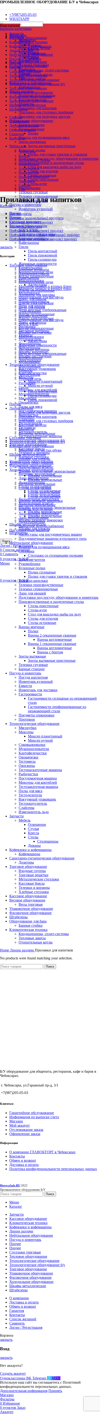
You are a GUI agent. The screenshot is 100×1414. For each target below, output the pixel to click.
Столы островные (42, 623)
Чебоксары (27, 151)
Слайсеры (26, 808)
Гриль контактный (42, 251)
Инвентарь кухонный (36, 209)
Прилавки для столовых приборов (46, 112)
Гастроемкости (30, 694)
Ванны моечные (31, 627)
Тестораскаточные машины (40, 770)
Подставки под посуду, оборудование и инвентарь (58, 158)
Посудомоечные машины (29, 530)
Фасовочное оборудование (30, 913)
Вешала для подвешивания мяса (44, 137)
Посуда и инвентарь (25, 205)
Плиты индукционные (37, 290)
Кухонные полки (32, 568)
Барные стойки (31, 925)
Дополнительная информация (23, 1391)
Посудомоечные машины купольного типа (53, 539)
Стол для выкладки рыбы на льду (54, 167)
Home (5, 950)
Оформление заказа (24, 1134)
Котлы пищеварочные (36, 328)
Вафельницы (29, 243)
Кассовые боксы (32, 883)
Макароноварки (31, 337)
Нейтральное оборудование (31, 121)
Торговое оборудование (28, 867)
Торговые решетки (33, 875)
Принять (55, 1391)
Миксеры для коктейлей (38, 782)
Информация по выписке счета (34, 1117)
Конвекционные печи (36, 282)
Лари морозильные (34, 518)
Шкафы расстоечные (35, 333)
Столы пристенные (43, 180)
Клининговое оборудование (31, 446)
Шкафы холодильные (45, 475)
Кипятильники (30, 358)
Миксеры (26, 732)
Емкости (25, 686)
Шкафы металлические (27, 454)
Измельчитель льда (34, 812)
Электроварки (30, 311)
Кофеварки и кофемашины (30, 850)
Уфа (22, 189)
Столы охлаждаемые (35, 488)
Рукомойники (29, 188)
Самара (24, 185)
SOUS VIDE (28, 324)
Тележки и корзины (34, 888)
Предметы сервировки (36, 715)
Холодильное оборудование (31, 463)
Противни (27, 719)
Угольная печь (30, 379)
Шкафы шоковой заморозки (41, 501)
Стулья (33, 829)
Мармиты (26, 429)
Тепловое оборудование (28, 265)
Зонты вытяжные (32, 142)
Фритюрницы (30, 366)
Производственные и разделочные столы (51, 163)
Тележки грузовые (33, 192)
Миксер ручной (40, 386)
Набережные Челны (34, 160)
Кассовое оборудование (28, 62)
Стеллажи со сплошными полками (55, 555)
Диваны (34, 846)
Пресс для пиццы (32, 299)
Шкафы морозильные (45, 480)
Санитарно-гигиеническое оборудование (41, 858)
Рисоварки (27, 383)
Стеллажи (26, 551)
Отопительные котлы (36, 942)
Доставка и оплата (24, 1165)
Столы (33, 837)
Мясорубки (28, 398)
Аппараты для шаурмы (37, 295)
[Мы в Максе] (2, 7)
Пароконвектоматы (34, 274)
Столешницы (47, 841)
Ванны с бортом (50, 652)
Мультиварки (29, 362)
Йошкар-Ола (29, 173)
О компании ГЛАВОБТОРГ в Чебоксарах (42, 1152)
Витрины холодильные (37, 433)
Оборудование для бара (28, 921)
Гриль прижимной (42, 255)
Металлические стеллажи (39, 879)
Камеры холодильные (36, 509)
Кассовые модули (33, 425)
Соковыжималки (32, 745)
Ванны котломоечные (54, 639)
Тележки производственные (41, 585)
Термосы (26, 370)
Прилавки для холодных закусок (44, 116)
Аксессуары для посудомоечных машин (50, 534)
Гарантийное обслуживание (31, 1113)
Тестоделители (30, 795)
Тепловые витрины (34, 349)
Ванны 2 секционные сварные (52, 635)
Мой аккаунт (19, 1125)
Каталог (6, 206)
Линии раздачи (21, 408)
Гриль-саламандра (42, 259)
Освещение (37, 824)
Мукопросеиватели (34, 749)
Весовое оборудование (27, 900)
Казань (24, 156)
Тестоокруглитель (33, 803)
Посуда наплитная (33, 677)
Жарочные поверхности (38, 345)
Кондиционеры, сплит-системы (44, 70)
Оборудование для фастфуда (41, 320)
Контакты (17, 1156)
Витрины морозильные (37, 505)
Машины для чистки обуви (40, 450)
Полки (33, 133)
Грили (23, 247)
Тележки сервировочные (38, 589)
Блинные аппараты (34, 269)
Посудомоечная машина (38, 778)
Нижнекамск (29, 164)
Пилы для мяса (30, 791)
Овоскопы (27, 766)
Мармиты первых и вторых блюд (45, 286)
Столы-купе (37, 184)
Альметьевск (29, 168)
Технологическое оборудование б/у (37, 442)
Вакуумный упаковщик (37, 369)
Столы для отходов (43, 171)
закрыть (6, 247)
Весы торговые (31, 904)
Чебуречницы (29, 375)
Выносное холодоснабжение (41, 526)
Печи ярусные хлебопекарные (43, 310)
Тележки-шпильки (33, 581)
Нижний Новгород (34, 177)
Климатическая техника (28, 66)
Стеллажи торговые (25, 438)
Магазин (16, 1121)
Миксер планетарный (45, 381)
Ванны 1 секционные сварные (52, 644)
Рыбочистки (28, 774)
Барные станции (32, 669)
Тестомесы (27, 761)
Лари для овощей (32, 593)
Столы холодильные (44, 492)
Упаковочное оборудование (31, 909)
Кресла (33, 49)
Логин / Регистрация (25, 1327)
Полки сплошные (42, 572)
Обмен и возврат (22, 1160)
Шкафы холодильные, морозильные (47, 471)
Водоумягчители (32, 560)
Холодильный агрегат (36, 467)
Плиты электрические (36, 303)
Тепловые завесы (32, 938)
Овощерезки (28, 402)
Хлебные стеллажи (34, 892)
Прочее (15, 404)
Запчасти (16, 816)
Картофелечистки (33, 753)
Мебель (24, 820)
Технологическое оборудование (34, 724)
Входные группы (32, 871)
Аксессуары (37, 341)
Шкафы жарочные (33, 316)
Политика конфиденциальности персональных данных (53, 1169)
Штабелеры (18, 917)
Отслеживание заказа (26, 1130)
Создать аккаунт (13, 1373)
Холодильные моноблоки (39, 513)
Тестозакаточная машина (38, 787)
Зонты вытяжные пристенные (52, 146)
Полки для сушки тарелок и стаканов (57, 154)
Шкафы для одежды (34, 459)
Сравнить (17, 1323)
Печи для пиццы (32, 307)
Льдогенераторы (32, 522)
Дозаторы (26, 862)
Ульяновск (27, 181)
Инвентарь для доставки (38, 690)
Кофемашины (29, 854)
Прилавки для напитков (38, 108)
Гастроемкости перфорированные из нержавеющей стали (57, 709)
